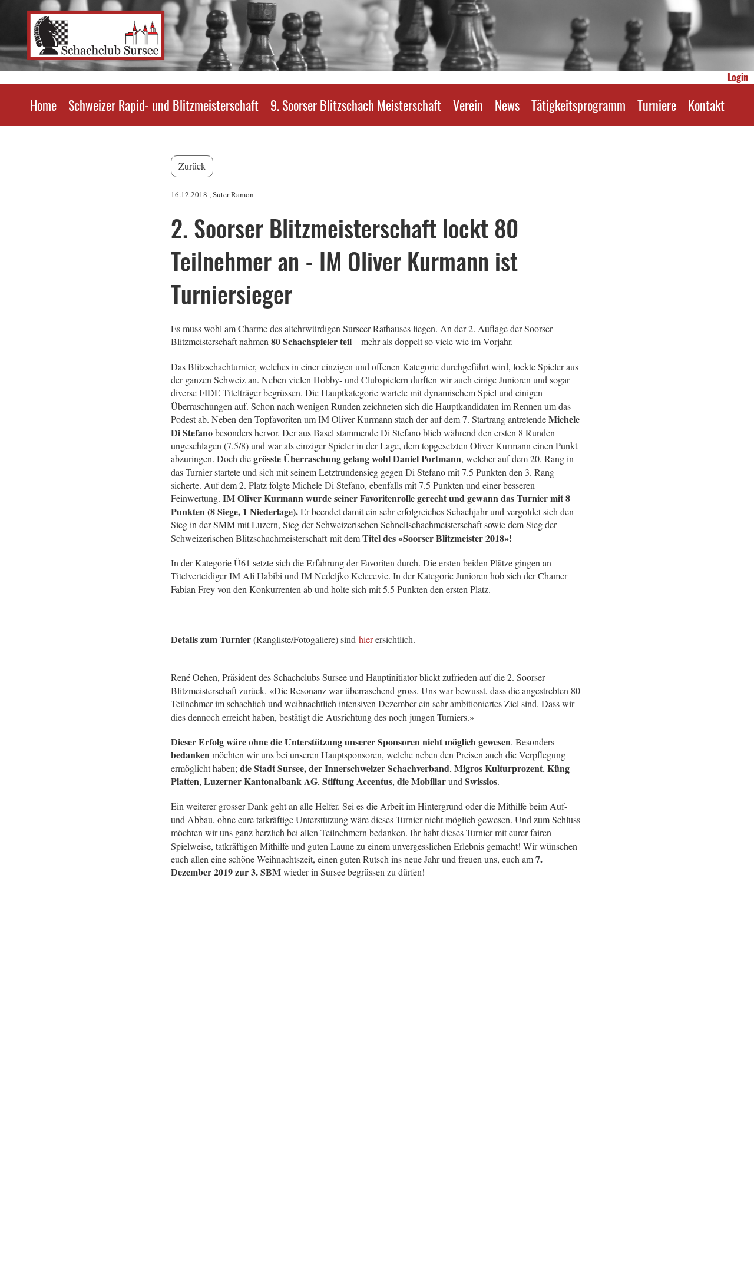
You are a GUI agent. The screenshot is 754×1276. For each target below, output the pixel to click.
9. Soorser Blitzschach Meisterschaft (355, 104)
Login (737, 77)
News (507, 104)
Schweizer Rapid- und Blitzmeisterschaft (163, 104)
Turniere (656, 104)
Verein (468, 104)
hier (366, 639)
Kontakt (706, 104)
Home (43, 104)
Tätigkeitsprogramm (578, 104)
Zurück (192, 166)
